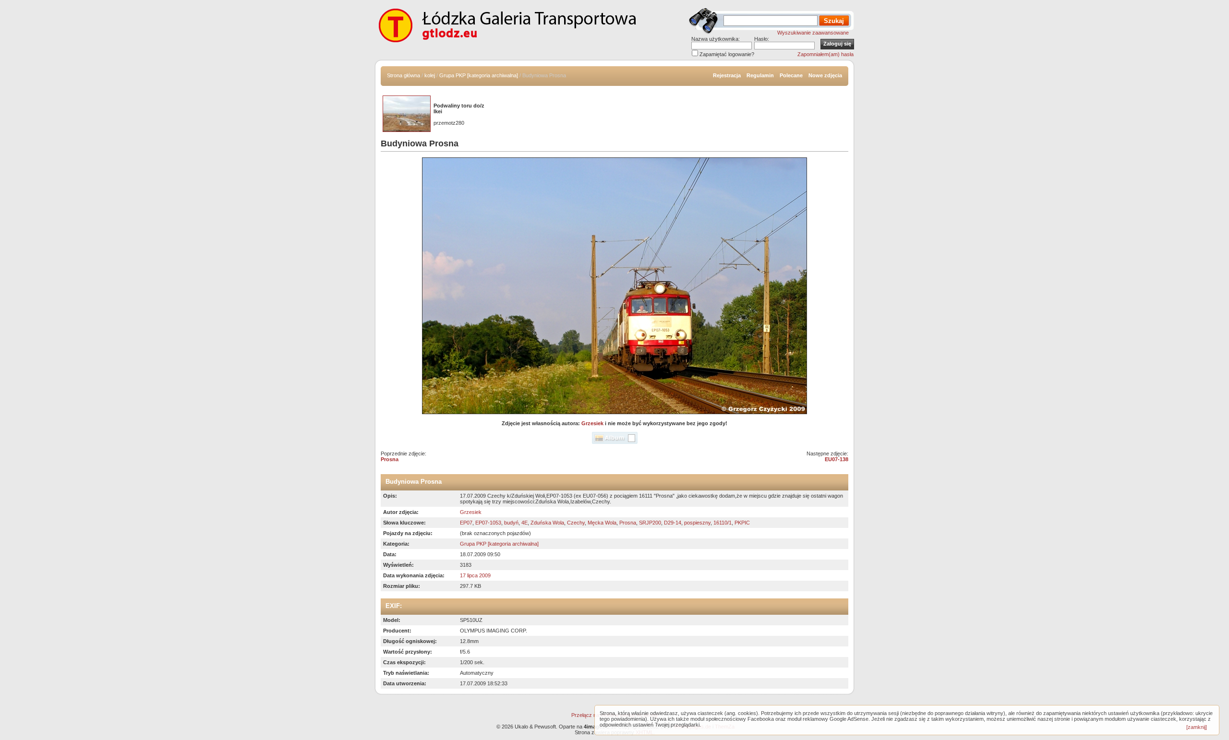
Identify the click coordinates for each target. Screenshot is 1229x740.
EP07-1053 (488, 522)
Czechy (576, 522)
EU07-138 (836, 459)
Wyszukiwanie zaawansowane (813, 33)
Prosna (389, 459)
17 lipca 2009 (475, 575)
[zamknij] (1196, 727)
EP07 (466, 522)
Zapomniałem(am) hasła (825, 54)
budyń (511, 522)
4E (524, 522)
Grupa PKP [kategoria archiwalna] (478, 75)
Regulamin (760, 75)
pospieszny (697, 522)
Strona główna (403, 75)
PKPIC (742, 522)
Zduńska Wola (547, 522)
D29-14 (672, 522)
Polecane (791, 75)
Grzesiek (592, 423)
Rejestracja (727, 75)
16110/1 (722, 522)
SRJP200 (650, 522)
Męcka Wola (602, 522)
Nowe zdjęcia (825, 75)
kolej (429, 75)
